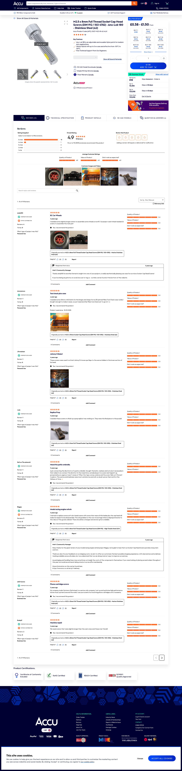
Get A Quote (146, 96)
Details (99, 67)
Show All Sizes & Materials (27, 18)
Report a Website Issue (113, 722)
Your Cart (138, 719)
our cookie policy (87, 762)
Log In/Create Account (142, 716)
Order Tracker (80, 717)
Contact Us (139, 730)
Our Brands (109, 725)
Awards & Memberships (113, 720)
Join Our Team (80, 730)
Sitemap (108, 730)
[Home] (47, 721)
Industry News (110, 717)
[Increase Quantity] (132, 58)
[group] (41, 44)
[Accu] (18, 3)
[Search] (134, 3)
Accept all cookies (162, 758)
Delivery (78, 720)
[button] (66, 22)
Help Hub (79, 725)
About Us (79, 727)
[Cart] (167, 3)
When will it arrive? (162, 74)
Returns (78, 722)
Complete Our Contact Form (144, 727)
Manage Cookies (111, 727)
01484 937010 (164, 8)
